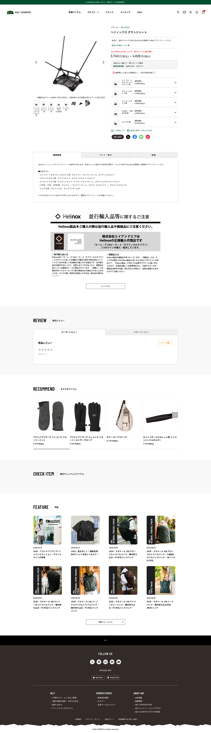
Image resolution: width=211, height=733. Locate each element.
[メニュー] (196, 12)
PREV (36, 62)
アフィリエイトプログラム (62, 708)
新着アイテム (75, 12)
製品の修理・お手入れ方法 (141, 130)
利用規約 (78, 719)
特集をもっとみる (105, 622)
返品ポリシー (109, 719)
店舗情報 (138, 701)
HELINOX (125, 27)
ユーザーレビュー (69, 331)
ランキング (125, 12)
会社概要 (138, 698)
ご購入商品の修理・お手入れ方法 (65, 701)
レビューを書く (165, 343)
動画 (154, 154)
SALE (139, 12)
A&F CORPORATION (143, 705)
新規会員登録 (118, 66)
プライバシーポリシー (93, 719)
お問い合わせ (57, 705)
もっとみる (105, 286)
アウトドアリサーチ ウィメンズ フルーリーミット (50, 438)
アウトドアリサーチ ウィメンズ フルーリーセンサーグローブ (86, 438)
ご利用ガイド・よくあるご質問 (64, 698)
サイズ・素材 (105, 154)
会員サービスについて (107, 705)
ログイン (139, 66)
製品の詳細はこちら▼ (121, 45)
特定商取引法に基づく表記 (127, 719)
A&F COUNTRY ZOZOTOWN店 (147, 712)
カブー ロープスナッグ (116, 437)
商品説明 (57, 154)
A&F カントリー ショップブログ (148, 708)
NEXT (103, 62)
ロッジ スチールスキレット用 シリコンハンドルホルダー (160, 438)
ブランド (110, 12)
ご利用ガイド (119, 130)
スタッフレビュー (142, 331)
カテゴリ (92, 12)
